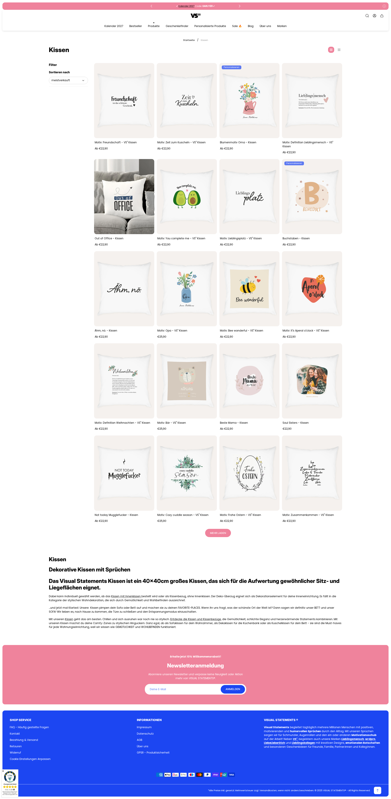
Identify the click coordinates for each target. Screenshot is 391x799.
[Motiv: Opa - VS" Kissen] (187, 288)
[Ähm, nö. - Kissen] (124, 288)
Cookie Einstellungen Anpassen (30, 759)
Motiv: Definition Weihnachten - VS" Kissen (122, 423)
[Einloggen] (374, 15)
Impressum (144, 727)
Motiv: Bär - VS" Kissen (171, 423)
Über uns (142, 746)
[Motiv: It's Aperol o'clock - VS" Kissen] (312, 288)
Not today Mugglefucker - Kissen (116, 515)
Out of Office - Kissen (109, 238)
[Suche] (367, 15)
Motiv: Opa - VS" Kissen (172, 330)
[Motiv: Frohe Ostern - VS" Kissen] (249, 473)
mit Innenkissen (130, 596)
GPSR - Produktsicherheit (153, 752)
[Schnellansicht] (148, 69)
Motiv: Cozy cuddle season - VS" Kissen (182, 515)
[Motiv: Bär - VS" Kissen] (187, 381)
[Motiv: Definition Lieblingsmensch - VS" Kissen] (312, 100)
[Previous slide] (151, 6)
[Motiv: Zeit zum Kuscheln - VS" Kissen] (187, 100)
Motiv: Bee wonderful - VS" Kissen (241, 330)
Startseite (189, 40)
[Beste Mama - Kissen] (249, 381)
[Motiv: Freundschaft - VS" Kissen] (124, 100)
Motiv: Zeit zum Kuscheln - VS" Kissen (181, 142)
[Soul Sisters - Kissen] (312, 381)
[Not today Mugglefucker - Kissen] (124, 473)
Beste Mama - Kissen (234, 423)
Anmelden (233, 689)
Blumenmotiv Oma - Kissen (238, 142)
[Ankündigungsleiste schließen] (384, 6)
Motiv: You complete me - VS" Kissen (181, 238)
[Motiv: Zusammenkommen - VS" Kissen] (312, 473)
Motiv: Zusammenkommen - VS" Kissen (308, 515)
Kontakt (15, 734)
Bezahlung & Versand (24, 740)
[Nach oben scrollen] (377, 790)
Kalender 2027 (186, 6)
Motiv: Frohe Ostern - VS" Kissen (240, 515)
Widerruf (15, 752)
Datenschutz (145, 734)
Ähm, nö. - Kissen (106, 330)
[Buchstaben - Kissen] (312, 196)
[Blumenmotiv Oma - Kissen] (249, 100)
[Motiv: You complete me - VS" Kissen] (187, 196)
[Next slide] (239, 6)
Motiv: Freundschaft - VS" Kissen (116, 142)
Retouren (16, 746)
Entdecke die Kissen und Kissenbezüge (195, 619)
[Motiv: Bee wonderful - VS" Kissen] (249, 288)
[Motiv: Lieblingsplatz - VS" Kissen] (249, 196)
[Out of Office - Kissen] (124, 196)
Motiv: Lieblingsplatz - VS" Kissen (241, 238)
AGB (139, 740)
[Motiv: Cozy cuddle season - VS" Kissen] (187, 473)
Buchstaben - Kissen (296, 238)
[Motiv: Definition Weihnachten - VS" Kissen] (124, 381)
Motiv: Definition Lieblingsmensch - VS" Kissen (308, 144)
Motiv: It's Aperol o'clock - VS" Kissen (306, 330)
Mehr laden (218, 532)
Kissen (115, 596)
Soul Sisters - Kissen (296, 423)
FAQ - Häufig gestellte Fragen (29, 727)
